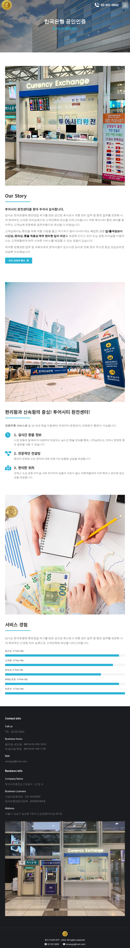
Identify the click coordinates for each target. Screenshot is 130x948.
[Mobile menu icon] (125, 5)
